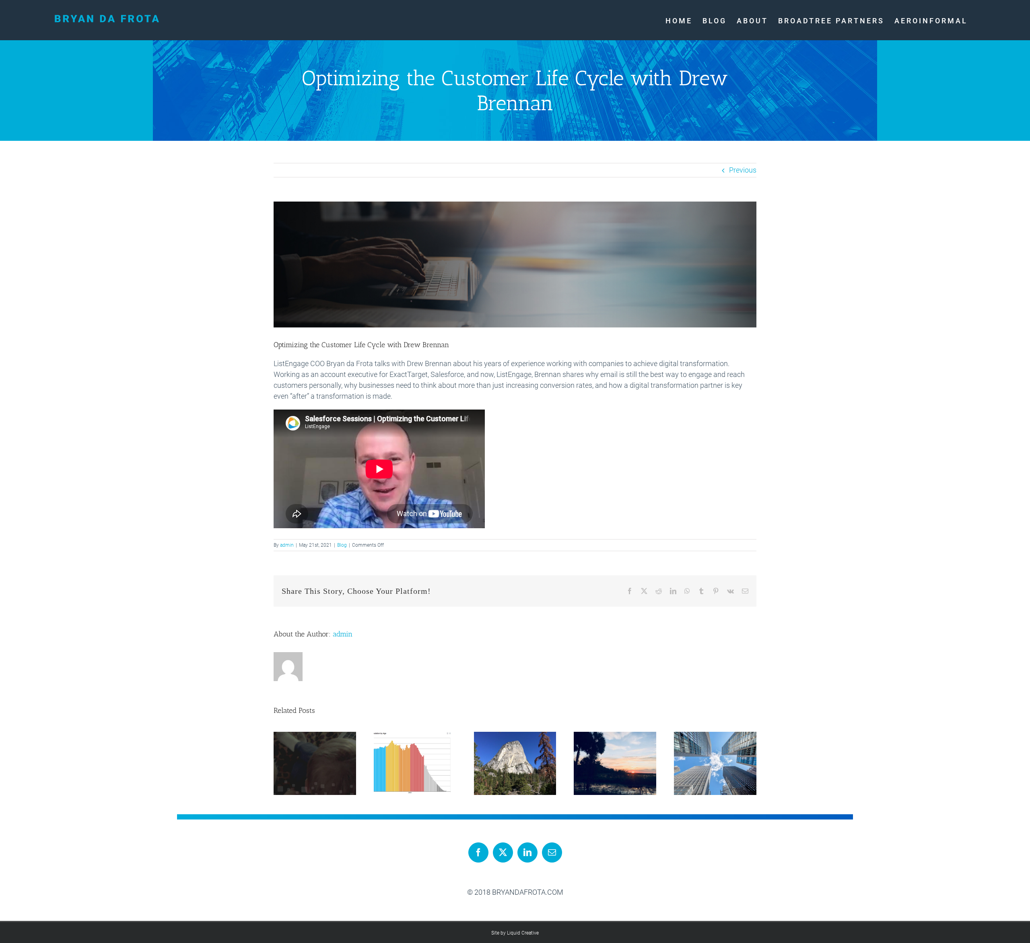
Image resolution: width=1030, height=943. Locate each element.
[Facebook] (478, 852)
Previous (742, 170)
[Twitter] (503, 852)
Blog (342, 545)
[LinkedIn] (527, 852)
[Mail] (552, 852)
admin (287, 545)
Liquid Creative (523, 933)
